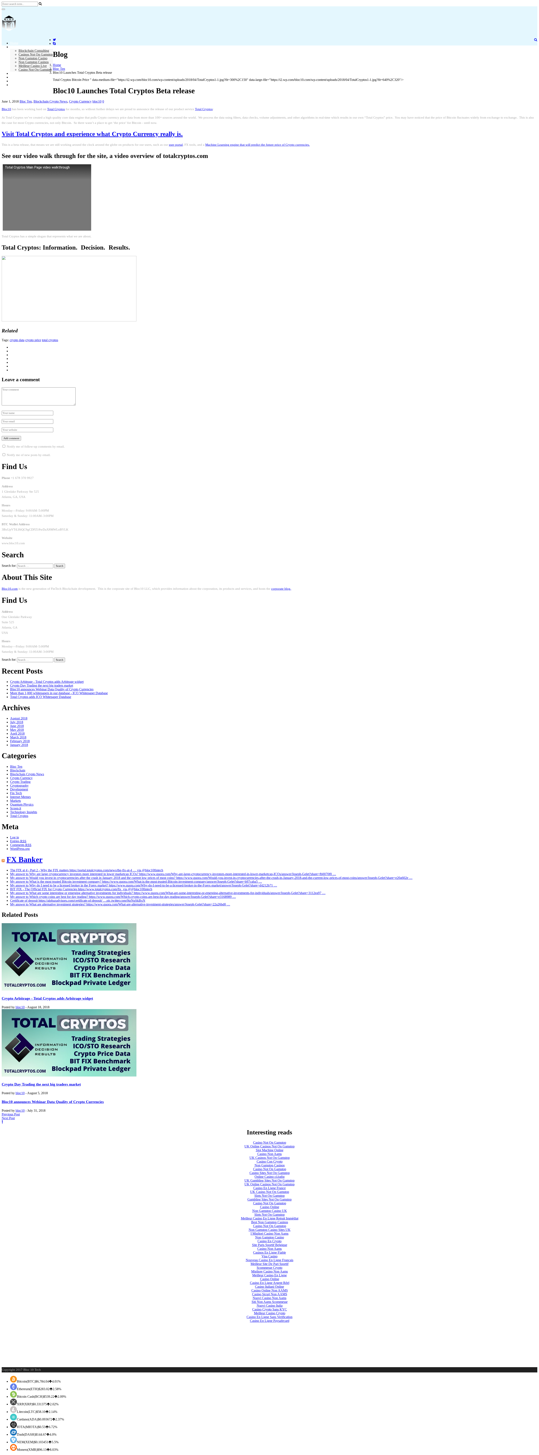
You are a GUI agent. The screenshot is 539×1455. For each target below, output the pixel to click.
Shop (13, 85)
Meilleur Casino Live (33, 66)
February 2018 (20, 741)
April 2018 (17, 733)
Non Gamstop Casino (33, 58)
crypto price (33, 340)
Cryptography (19, 785)
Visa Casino (269, 1256)
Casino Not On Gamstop (35, 69)
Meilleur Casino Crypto (269, 1313)
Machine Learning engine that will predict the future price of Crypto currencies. (257, 144)
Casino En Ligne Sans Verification (269, 1317)
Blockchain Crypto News (50, 101)
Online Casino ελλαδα (269, 1176)
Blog (13, 73)
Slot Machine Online (269, 1150)
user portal (176, 144)
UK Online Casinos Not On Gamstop (269, 1146)
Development (19, 789)
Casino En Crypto (269, 1241)
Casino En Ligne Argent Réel (269, 1283)
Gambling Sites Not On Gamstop (269, 1199)
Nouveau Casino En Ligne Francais (269, 1260)
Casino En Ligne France (269, 1188)
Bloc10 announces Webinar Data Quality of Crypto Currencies (51, 689)
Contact (15, 81)
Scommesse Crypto (269, 1267)
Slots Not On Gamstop (269, 1195)
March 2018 (18, 737)
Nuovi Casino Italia (270, 1305)
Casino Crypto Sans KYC (269, 1309)
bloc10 (96, 101)
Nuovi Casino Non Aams (269, 1298)
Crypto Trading (20, 782)
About (14, 47)
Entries (18, 841)
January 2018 (19, 745)
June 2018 (17, 726)
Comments (20, 845)
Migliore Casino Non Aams (269, 1271)
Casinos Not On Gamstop (36, 54)
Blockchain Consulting (34, 50)
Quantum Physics (21, 804)
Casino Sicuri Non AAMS (269, 1294)
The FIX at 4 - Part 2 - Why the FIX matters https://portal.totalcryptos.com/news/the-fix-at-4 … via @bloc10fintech (86, 870)
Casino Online (269, 1207)
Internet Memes (20, 797)
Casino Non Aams (269, 1154)
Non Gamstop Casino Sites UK (270, 1230)
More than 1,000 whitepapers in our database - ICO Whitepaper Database (59, 693)
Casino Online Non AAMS (269, 1290)
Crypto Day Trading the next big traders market (41, 685)
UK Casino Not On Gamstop (269, 1192)
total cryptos (50, 340)
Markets (15, 800)
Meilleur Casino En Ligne (269, 1275)
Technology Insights (23, 812)
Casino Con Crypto (270, 1161)
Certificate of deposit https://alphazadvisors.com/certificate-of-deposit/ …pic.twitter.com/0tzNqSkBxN (77, 900)
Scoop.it (15, 808)
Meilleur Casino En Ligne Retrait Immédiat (269, 1218)
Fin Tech (16, 793)
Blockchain (17, 770)
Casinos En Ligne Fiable (269, 1252)
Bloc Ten (59, 69)
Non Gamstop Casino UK (269, 1211)
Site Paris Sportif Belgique (269, 1245)
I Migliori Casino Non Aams (269, 1233)
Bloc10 (6, 109)
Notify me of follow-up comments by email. (36, 446)
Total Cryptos (56, 109)
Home (14, 43)
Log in (14, 837)
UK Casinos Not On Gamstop (269, 1157)
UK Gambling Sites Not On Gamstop (269, 1180)
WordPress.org (20, 849)
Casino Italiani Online (269, 1286)
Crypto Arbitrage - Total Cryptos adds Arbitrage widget (47, 681)
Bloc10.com (10, 588)
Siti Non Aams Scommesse (270, 1302)
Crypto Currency (80, 101)
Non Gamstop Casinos (34, 62)
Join (13, 77)
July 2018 (16, 722)
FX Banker (25, 859)
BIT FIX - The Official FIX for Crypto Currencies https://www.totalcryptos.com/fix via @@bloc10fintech (81, 889)
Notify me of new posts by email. (29, 455)
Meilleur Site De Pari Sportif (269, 1264)
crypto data (17, 340)
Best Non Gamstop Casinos (269, 1222)
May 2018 (17, 730)
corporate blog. (281, 588)
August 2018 (18, 718)
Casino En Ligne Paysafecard (269, 1321)
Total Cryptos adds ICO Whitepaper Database (40, 697)
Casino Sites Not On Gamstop (269, 1173)
